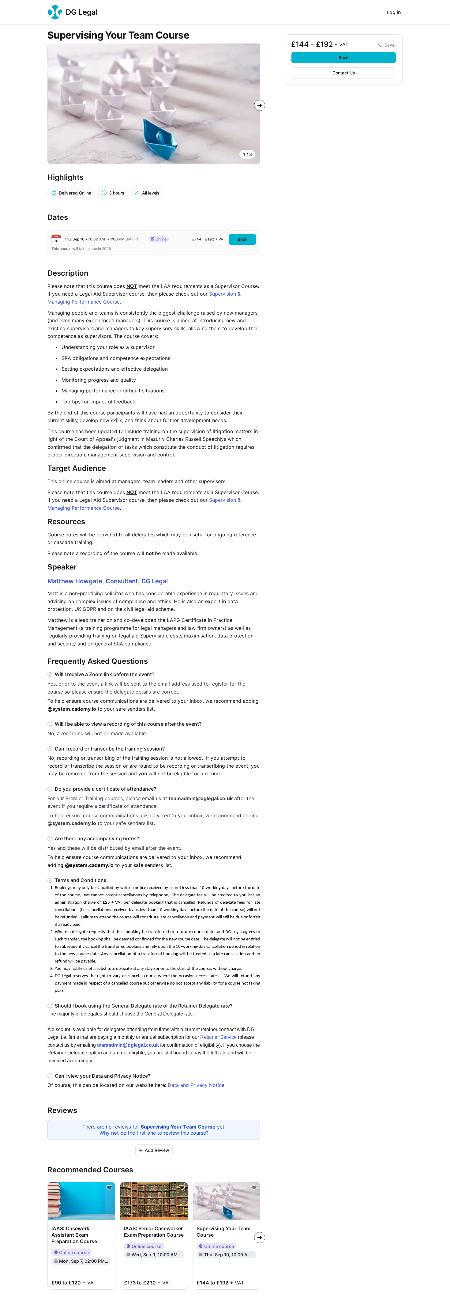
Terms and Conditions (81, 880)
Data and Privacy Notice (196, 1085)
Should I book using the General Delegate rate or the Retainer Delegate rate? (143, 1006)
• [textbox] (101, 239)
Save (389, 44)
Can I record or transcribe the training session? (110, 749)
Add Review (157, 1150)
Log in (394, 12)
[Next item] (259, 105)
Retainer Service (218, 1037)
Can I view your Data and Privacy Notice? (102, 1076)
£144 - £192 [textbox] (203, 239)
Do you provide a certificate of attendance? (105, 789)
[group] (153, 103)
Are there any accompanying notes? (97, 838)
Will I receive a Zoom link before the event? (104, 674)
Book (344, 57)
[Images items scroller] (153, 103)
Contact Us (343, 72)
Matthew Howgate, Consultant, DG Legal (107, 581)
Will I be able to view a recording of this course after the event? (128, 724)
